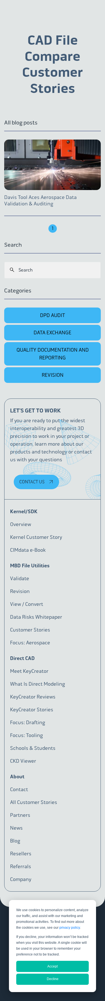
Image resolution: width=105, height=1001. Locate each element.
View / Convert (26, 604)
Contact (19, 789)
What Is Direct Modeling (37, 684)
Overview (20, 524)
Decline (53, 979)
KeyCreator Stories (31, 710)
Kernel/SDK (24, 511)
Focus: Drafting (27, 722)
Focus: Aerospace (30, 643)
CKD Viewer (23, 761)
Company (20, 879)
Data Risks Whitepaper (36, 617)
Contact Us (32, 481)
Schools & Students (32, 748)
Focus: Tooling (26, 735)
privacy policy (69, 928)
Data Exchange (52, 333)
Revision (53, 375)
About (17, 777)
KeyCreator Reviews (32, 697)
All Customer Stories (33, 802)
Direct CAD (22, 658)
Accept (52, 966)
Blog (15, 841)
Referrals (20, 866)
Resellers (20, 854)
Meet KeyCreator (29, 671)
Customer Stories (30, 630)
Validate (19, 578)
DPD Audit (52, 315)
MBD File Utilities (30, 566)
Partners (20, 815)
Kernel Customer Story (36, 537)
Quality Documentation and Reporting (53, 354)
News (16, 828)
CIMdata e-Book (28, 550)
